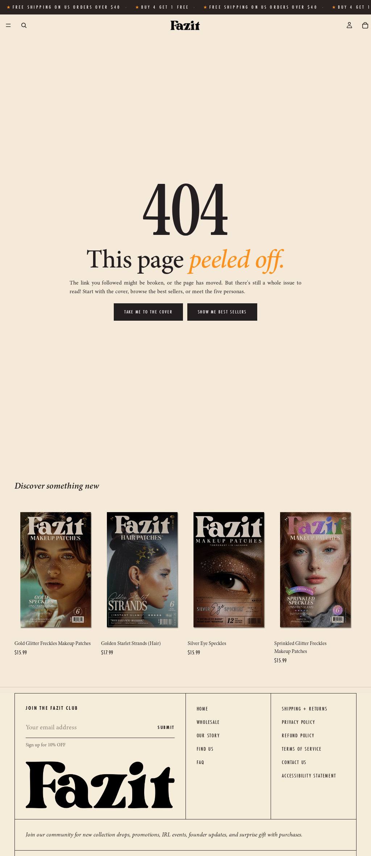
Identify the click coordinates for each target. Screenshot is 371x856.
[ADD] (258, 625)
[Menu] (8, 25)
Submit (166, 727)
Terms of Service (302, 749)
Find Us (205, 749)
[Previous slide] (22, 570)
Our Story (208, 735)
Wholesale (208, 722)
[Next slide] (89, 570)
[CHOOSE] (85, 625)
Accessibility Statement (309, 775)
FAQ (200, 762)
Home (202, 708)
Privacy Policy (298, 722)
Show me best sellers (222, 312)
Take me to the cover (148, 312)
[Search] (24, 25)
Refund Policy (298, 735)
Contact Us (294, 762)
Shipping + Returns (304, 708)
